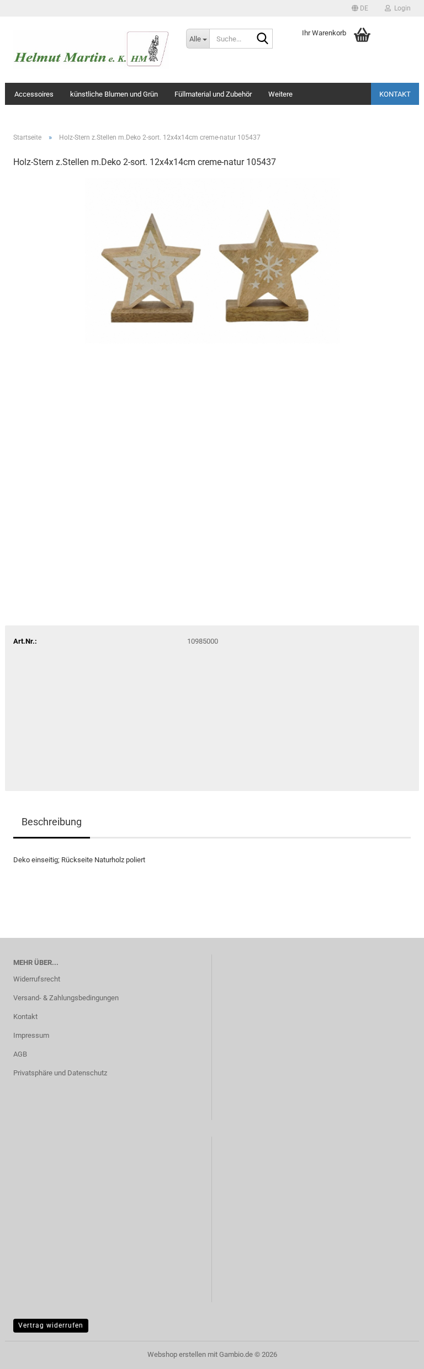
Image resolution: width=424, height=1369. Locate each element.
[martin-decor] (91, 50)
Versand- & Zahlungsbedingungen (66, 998)
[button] (360, 8)
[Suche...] (262, 39)
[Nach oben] (393, 1352)
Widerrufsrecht (36, 979)
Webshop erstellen (176, 1354)
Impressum (31, 1035)
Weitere (280, 94)
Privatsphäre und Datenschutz (60, 1073)
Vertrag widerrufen (50, 1325)
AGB (20, 1054)
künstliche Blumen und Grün (114, 94)
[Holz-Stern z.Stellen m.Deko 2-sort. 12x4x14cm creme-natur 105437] (212, 261)
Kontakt (395, 94)
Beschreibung (52, 821)
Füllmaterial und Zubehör (213, 94)
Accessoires (34, 94)
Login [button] (401, 8)
